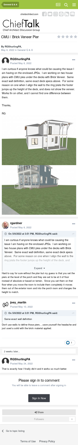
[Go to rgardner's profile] (5, 225)
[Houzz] (67, 13)
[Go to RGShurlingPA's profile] (5, 61)
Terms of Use (28, 441)
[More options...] (73, 60)
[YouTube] (50, 13)
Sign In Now (39, 398)
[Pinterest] (61, 13)
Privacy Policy (47, 441)
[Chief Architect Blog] (72, 13)
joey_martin (18, 302)
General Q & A (25, 50)
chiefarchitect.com (29, 14)
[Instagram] (55, 13)
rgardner (16, 223)
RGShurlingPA (13, 46)
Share (40, 412)
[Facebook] (44, 13)
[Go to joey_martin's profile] (5, 304)
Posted (20, 63)
